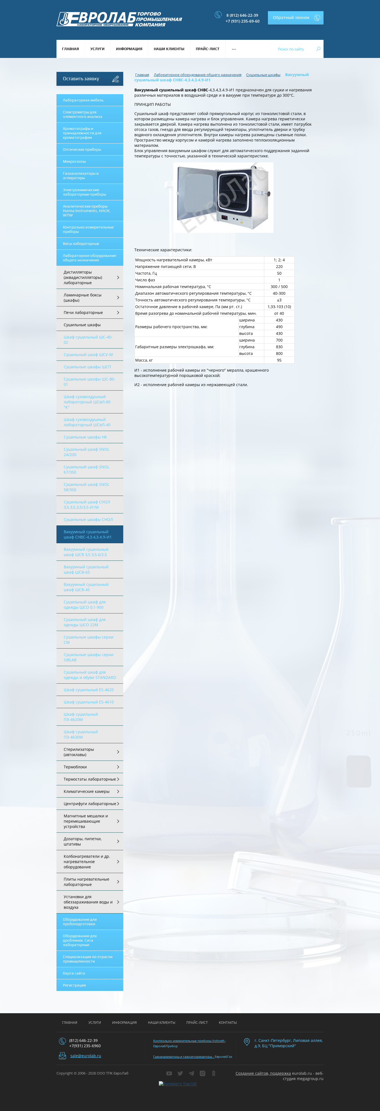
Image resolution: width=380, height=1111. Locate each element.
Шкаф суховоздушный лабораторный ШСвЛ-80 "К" (87, 402)
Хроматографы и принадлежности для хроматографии (82, 133)
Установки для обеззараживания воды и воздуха (88, 902)
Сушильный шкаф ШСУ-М (88, 354)
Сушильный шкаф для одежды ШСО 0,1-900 (85, 604)
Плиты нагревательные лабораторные (86, 881)
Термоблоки (75, 766)
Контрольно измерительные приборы (88, 229)
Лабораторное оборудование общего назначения (89, 257)
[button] (296, 18)
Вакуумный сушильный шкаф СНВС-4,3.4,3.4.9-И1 (88, 534)
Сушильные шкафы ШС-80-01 (89, 381)
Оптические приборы (82, 149)
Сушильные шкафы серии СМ (88, 639)
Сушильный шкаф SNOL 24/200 (86, 452)
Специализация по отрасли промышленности (87, 958)
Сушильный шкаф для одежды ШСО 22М (85, 622)
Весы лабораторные (81, 243)
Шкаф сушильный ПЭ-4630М (81, 734)
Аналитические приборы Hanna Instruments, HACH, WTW (86, 210)
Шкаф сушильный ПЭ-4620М (81, 717)
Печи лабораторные (83, 312)
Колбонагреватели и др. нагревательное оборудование (87, 861)
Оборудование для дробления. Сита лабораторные (80, 940)
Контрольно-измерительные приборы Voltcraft (189, 1041)
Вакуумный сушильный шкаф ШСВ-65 (86, 569)
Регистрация (74, 985)
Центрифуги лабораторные (90, 803)
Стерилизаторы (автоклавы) (79, 752)
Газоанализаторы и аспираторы (80, 175)
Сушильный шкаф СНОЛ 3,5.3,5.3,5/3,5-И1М (87, 504)
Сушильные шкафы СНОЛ (88, 519)
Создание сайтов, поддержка (263, 1073)
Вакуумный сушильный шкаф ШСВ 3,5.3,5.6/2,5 (86, 552)
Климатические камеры (87, 791)
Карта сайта (74, 973)
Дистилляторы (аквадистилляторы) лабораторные (83, 277)
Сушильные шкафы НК (85, 437)
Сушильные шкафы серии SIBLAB (88, 657)
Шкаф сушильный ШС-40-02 (88, 339)
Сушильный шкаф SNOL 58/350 (86, 487)
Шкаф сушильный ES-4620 (89, 689)
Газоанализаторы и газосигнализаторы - (184, 1056)
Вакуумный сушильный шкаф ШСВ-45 (86, 587)
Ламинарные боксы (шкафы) (83, 297)
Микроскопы (74, 161)
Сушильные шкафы (82, 324)
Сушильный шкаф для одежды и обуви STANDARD (90, 674)
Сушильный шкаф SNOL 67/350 (86, 469)
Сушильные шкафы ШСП (87, 366)
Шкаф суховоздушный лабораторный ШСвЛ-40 (87, 422)
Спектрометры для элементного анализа (82, 114)
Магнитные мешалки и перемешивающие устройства (86, 821)
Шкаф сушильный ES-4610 (89, 702)
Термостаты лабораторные (90, 779)
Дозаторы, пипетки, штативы (83, 841)
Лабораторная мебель (83, 100)
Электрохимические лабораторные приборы (84, 191)
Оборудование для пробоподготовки (80, 921)
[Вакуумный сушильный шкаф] (223, 197)
